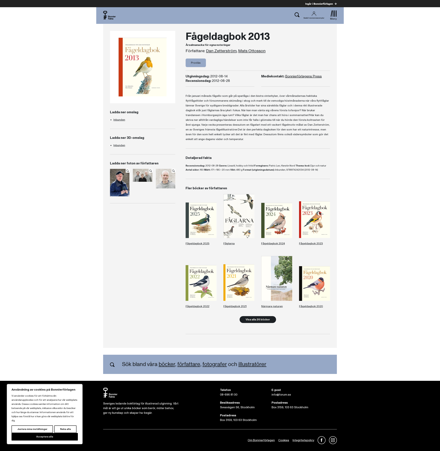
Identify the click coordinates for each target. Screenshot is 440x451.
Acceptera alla (44, 436)
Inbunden (119, 120)
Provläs (196, 63)
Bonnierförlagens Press (303, 76)
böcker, (167, 364)
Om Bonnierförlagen (261, 440)
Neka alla (65, 429)
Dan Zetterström (221, 51)
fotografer (214, 364)
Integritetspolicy (303, 440)
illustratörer (252, 364)
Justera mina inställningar (32, 429)
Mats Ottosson (252, 51)
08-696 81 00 (228, 395)
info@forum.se (281, 395)
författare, (189, 364)
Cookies (283, 440)
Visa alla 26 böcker (258, 319)
